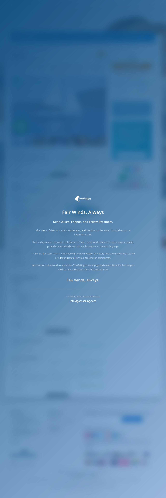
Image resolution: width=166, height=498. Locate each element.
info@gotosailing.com (83, 301)
